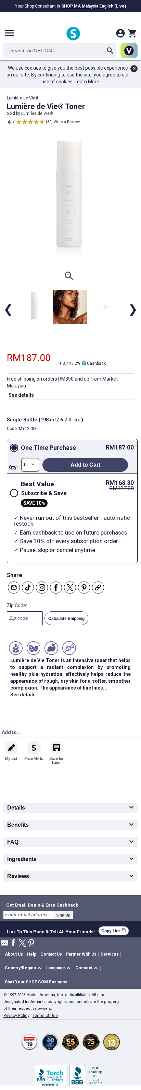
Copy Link (113, 930)
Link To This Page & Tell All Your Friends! (51, 931)
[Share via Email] (14, 587)
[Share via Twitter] (70, 587)
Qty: (13, 467)
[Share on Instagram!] (42, 587)
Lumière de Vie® (37, 113)
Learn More (87, 81)
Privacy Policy (16, 1015)
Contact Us (51, 954)
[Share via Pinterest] (84, 587)
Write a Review (67, 122)
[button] (24, 968)
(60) (49, 122)
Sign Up (63, 915)
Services (110, 954)
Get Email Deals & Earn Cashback (42, 904)
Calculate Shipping (66, 618)
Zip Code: (17, 605)
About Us (14, 954)
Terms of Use (45, 1015)
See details (21, 395)
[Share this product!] (98, 587)
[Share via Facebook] (56, 587)
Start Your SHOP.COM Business (36, 982)
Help (31, 954)
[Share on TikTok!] (28, 587)
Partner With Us (81, 954)
